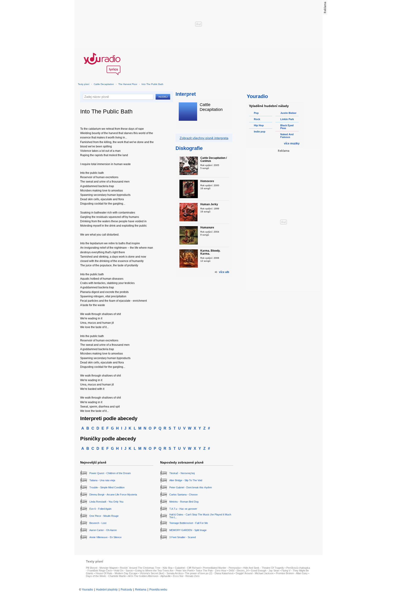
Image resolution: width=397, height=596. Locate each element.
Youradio (87, 589)
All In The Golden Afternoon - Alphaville (149, 576)
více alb (224, 272)
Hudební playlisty (107, 589)
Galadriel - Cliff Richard (188, 567)
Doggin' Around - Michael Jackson (255, 573)
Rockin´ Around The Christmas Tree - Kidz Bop (146, 567)
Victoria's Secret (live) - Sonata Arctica (161, 573)
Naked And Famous (287, 135)
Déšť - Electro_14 (239, 570)
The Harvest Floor (127, 84)
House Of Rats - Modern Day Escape (117, 573)
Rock (257, 119)
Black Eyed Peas (287, 126)
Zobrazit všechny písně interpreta (204, 138)
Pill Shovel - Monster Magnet (102, 567)
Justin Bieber (288, 113)
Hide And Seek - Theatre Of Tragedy (263, 567)
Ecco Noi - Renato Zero (186, 576)
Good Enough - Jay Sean (265, 570)
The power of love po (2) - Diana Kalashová (209, 573)
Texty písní (83, 84)
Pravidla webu (158, 589)
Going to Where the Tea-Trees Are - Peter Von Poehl (164, 570)
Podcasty (126, 589)
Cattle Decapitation (104, 84)
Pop (256, 113)
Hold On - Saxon (123, 570)
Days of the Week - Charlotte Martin (106, 576)
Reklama (140, 589)
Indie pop (259, 131)
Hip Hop (259, 125)
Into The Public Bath (152, 84)
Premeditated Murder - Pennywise (222, 567)
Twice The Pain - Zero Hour (211, 570)
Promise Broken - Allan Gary (292, 573)
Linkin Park (287, 119)
